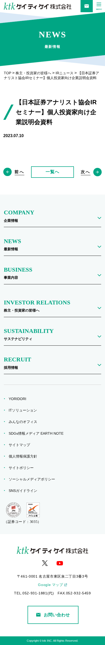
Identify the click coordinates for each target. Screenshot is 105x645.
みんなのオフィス (24, 422)
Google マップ (50, 585)
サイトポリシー (23, 468)
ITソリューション (24, 410)
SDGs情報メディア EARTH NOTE (37, 433)
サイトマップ (21, 445)
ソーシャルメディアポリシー (33, 479)
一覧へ (52, 171)
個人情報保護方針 (24, 456)
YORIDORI (19, 399)
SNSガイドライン (24, 491)
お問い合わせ (57, 614)
